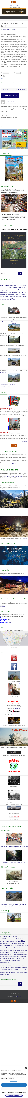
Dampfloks (19, 284)
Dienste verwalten (13, 1081)
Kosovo (6, 953)
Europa (10, 20)
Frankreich (11, 287)
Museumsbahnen (7, 955)
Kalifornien (10, 952)
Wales (14, 298)
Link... (5, 617)
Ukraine (4, 298)
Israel (26, 949)
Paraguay (12, 957)
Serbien (20, 293)
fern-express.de (14, 5)
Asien (23, 936)
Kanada (2, 291)
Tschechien (23, 295)
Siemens (23, 293)
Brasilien (24, 282)
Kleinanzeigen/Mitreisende (14, 923)
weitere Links (3, 821)
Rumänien (4, 293)
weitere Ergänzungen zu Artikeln (8, 384)
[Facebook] (12, 2)
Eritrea (23, 945)
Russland (10, 293)
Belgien (8, 938)
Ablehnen (14, 1089)
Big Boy (11, 938)
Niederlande (19, 955)
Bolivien (14, 938)
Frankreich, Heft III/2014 (20, 88)
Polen (24, 291)
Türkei (1, 298)
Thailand (19, 966)
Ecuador (2, 287)
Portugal (22, 957)
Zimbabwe (21, 971)
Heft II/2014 (5, 88)
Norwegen (18, 291)
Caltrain (15, 940)
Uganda (11, 969)
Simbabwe (21, 962)
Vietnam (14, 971)
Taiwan (19, 295)
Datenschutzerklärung (10, 1095)
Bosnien (20, 282)
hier (15, 488)
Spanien (6, 296)
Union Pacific (24, 969)
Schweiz (9, 962)
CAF (13, 940)
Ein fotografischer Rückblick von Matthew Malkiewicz (14, 861)
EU (0, 947)
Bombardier (19, 938)
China (5, 284)
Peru (22, 291)
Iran (23, 949)
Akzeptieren (14, 1085)
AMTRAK (5, 282)
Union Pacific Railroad (4, 971)
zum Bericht (24, 538)
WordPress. (19, 995)
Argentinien (10, 282)
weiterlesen (14, 463)
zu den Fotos (3, 371)
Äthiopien (2, 973)
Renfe (1, 293)
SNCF (11, 964)
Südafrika (15, 296)
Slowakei (2, 295)
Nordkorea (24, 955)
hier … (26, 415)
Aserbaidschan (19, 936)
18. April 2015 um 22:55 (11, 102)
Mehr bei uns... (18, 707)
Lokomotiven (16, 953)
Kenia (23, 952)
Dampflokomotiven (11, 284)
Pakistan (8, 957)
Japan (22, 289)
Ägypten (25, 971)
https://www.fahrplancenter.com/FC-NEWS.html (13, 475)
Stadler (10, 295)
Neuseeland (13, 291)
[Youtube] (15, 2)
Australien (16, 282)
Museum (2, 955)
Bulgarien (7, 940)
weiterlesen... (25, 440)
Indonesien (14, 289)
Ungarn (8, 298)
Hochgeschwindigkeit (4, 289)
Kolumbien (2, 954)
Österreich (6, 973)
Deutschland (20, 943)
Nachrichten (5, 20)
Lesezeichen (17, 81)
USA (11, 298)
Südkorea (8, 966)
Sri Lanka (19, 964)
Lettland (9, 953)
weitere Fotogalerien (5, 386)
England (19, 945)
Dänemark (5, 81)
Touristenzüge (24, 966)
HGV (26, 287)
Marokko (6, 291)
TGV (17, 966)
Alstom (2, 282)
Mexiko (9, 291)
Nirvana (14, 995)
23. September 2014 (7, 29)
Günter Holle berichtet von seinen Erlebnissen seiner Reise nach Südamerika (14, 846)
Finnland (6, 287)
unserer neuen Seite (19, 12)
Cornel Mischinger (10, 100)
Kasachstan (20, 952)
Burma (11, 940)
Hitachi (1, 949)
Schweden (10, 81)
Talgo (15, 966)
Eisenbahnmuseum (14, 945)
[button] (26, 1068)
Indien (10, 289)
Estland (26, 945)
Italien (18, 289)
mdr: (14, 315)
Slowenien (8, 964)
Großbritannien (20, 287)
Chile (1, 284)
